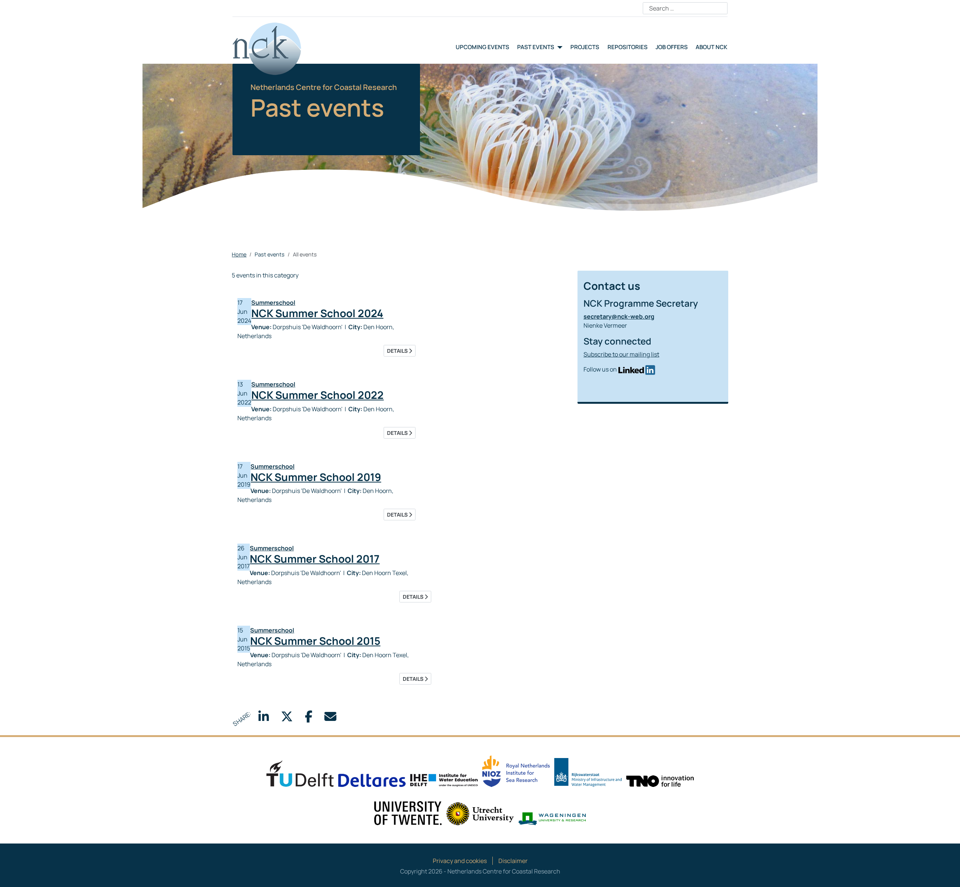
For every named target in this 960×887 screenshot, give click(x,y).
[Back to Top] (947, 873)
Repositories (628, 47)
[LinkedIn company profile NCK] (636, 369)
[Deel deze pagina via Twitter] (287, 719)
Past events (535, 47)
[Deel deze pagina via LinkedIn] (263, 719)
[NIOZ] (516, 770)
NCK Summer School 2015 (315, 641)
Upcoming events (482, 47)
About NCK (712, 47)
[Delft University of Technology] (300, 773)
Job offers (672, 47)
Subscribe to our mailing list (621, 354)
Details (398, 350)
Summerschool (273, 302)
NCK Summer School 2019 (315, 477)
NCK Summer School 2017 (315, 558)
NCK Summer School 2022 (317, 395)
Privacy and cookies (460, 861)
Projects (584, 47)
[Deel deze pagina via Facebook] (308, 719)
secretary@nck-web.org (619, 316)
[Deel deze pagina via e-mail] (330, 719)
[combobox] (685, 8)
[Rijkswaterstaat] (588, 772)
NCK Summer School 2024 (317, 313)
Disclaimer (513, 861)
